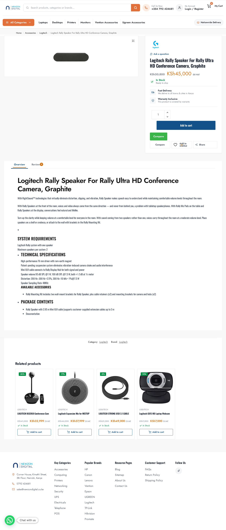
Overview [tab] (19, 164)
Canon (88, 475)
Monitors (85, 22)
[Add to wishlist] (46, 373)
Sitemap (119, 475)
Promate (89, 519)
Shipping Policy (154, 480)
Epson (88, 491)
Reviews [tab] (37, 164)
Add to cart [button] (36, 432)
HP (86, 469)
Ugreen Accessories (133, 22)
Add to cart (186, 125)
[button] (214, 6)
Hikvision (90, 513)
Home (19, 32)
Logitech (43, 32)
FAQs (148, 469)
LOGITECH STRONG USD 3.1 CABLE (114, 413)
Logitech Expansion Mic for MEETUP (73, 413)
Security (58, 491)
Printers (71, 22)
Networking (60, 486)
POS (57, 513)
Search (135, 7)
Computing (60, 475)
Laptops (43, 22)
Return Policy (152, 475)
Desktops (57, 22)
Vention (89, 486)
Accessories (30, 32)
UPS (56, 497)
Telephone (60, 508)
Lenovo (89, 480)
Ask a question (161, 54)
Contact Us (121, 486)
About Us (120, 480)
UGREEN (90, 497)
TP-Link (88, 508)
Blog (117, 469)
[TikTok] (178, 470)
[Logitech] (156, 44)
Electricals (60, 502)
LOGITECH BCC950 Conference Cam (33, 413)
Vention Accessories (106, 22)
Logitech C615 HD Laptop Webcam (154, 413)
